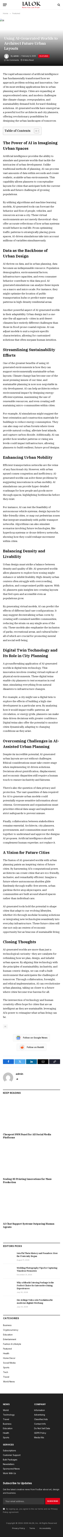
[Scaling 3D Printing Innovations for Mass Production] (31, 1159)
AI (5, 1026)
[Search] (58, 4)
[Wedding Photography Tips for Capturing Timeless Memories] (8, 1271)
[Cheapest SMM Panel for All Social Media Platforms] (31, 1114)
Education (8, 1334)
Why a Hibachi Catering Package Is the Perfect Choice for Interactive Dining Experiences (35, 1285)
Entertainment (9, 1339)
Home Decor (9, 1358)
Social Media (9, 1363)
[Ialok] (31, 5)
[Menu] (5, 4)
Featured (43, 56)
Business (7, 1325)
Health (6, 1353)
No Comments (13, 60)
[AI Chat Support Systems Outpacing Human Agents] (31, 1204)
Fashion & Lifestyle (12, 1344)
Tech (5, 1372)
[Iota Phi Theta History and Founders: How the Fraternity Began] (8, 1256)
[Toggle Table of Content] (35, 130)
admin (16, 56)
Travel (6, 1377)
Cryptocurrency (10, 1330)
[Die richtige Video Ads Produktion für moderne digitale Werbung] (8, 1303)
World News (9, 1381)
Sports (6, 1367)
